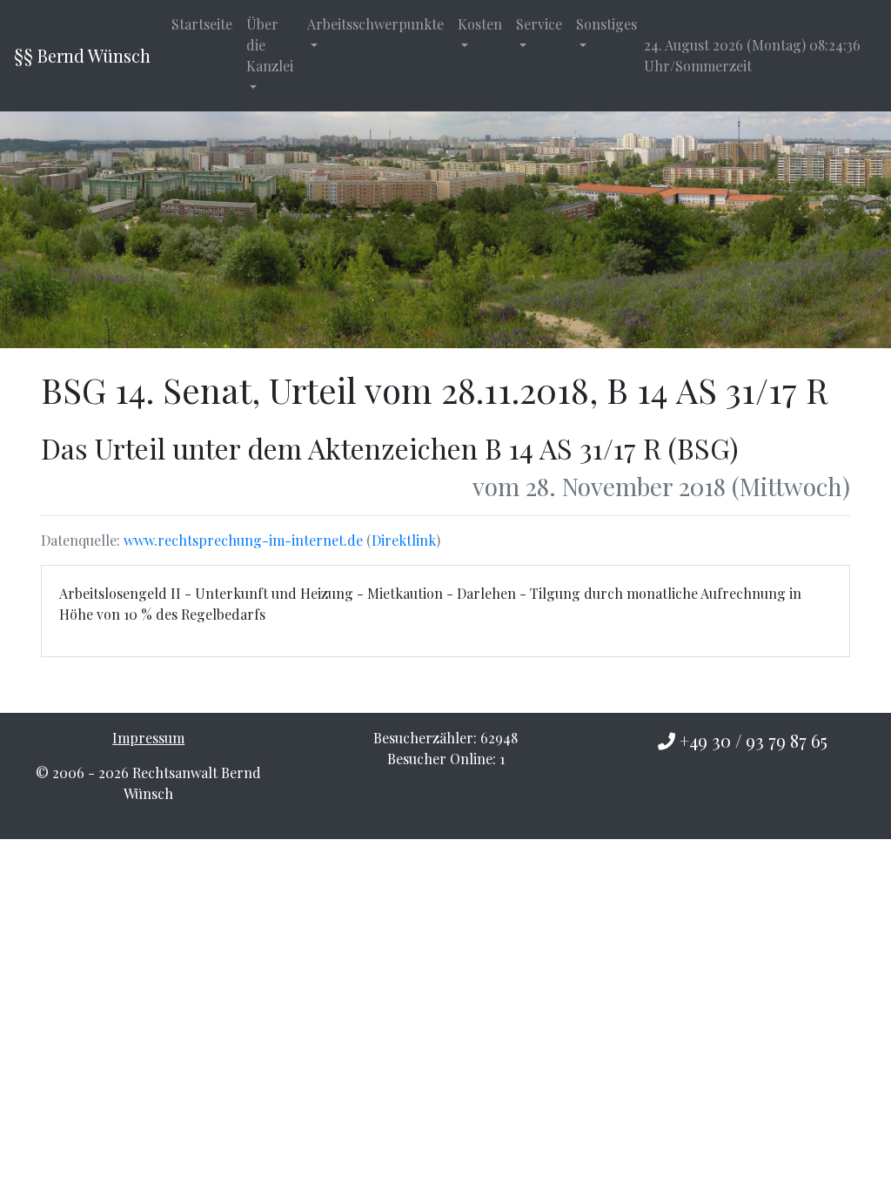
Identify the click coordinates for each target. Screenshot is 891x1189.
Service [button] (539, 24)
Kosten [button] (480, 24)
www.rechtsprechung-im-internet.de (243, 540)
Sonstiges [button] (606, 24)
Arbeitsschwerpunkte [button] (375, 24)
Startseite (201, 24)
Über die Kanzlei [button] (269, 45)
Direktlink (404, 540)
